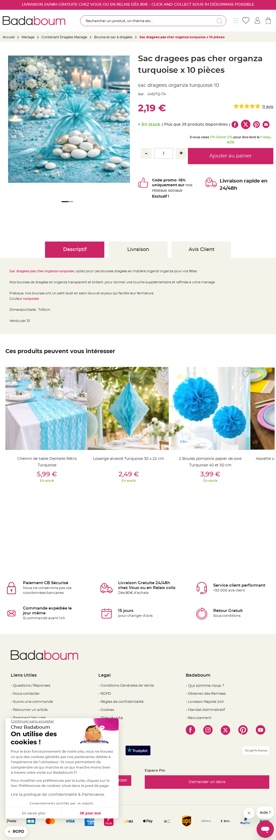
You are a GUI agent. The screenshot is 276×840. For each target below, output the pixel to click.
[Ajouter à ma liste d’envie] (82, 374)
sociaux (174, 190)
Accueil (9, 37)
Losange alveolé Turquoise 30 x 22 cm (128, 459)
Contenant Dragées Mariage (64, 37)
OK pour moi (90, 813)
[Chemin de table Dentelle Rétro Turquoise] (46, 408)
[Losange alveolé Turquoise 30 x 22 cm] (128, 408)
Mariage (28, 37)
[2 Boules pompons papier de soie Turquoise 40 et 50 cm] (210, 408)
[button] (63, 205)
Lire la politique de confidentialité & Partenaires (57, 795)
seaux (161, 190)
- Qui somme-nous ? (205, 686)
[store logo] (34, 20)
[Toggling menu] (235, 20)
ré (154, 190)
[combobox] (153, 20)
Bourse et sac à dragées (113, 37)
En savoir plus (33, 813)
